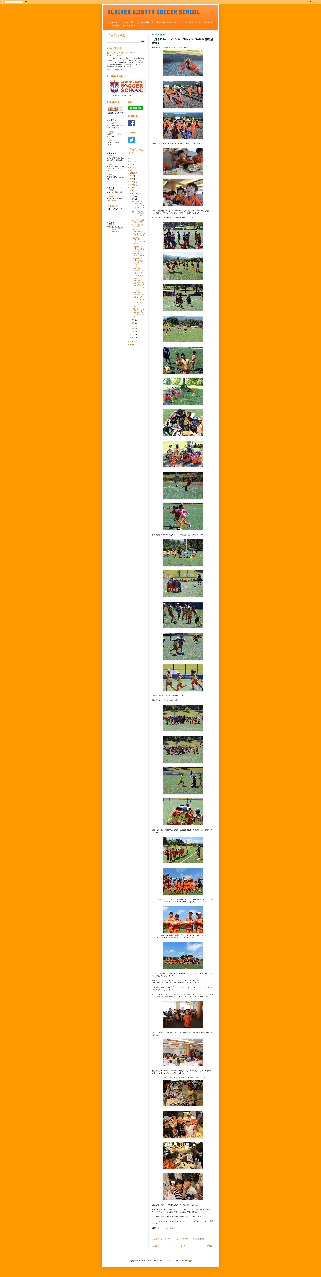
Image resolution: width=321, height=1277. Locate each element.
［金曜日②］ (113, 206)
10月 (134, 193)
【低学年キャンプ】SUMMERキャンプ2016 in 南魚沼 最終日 (138, 232)
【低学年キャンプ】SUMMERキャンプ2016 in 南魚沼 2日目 (138, 240)
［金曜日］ (111, 140)
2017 (132, 185)
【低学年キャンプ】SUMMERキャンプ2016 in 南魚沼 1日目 (138, 261)
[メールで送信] (194, 1239)
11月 (134, 190)
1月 (133, 337)
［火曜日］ (111, 132)
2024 (132, 164)
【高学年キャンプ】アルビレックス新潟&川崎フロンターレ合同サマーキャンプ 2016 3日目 (138, 271)
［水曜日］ (111, 164)
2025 (132, 161)
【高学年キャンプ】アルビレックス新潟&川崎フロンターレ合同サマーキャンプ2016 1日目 (138, 295)
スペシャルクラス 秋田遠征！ (138, 226)
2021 (132, 173)
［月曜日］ (112, 123)
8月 (133, 199)
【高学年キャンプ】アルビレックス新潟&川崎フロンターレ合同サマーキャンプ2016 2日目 (138, 283)
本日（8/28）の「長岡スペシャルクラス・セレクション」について (138, 205)
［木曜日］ (111, 175)
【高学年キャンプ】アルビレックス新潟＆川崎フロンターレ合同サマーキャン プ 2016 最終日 (138, 250)
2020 (132, 176)
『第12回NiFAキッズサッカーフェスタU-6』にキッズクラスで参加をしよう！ (138, 312)
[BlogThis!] (196, 1239)
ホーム (183, 1246)
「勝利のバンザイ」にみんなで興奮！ (138, 304)
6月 (133, 323)
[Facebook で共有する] (201, 1239)
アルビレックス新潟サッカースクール (122, 53)
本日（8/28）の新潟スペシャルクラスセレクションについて (138, 214)
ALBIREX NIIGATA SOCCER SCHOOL (153, 12)
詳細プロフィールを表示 (115, 69)
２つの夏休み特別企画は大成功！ (138, 221)
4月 (133, 329)
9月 (133, 196)
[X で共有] (199, 1239)
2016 (132, 188)
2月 (133, 335)
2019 (132, 179)
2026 (132, 158)
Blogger (189, 1261)
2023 (132, 167)
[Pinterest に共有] (203, 1239)
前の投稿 (210, 1246)
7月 (133, 320)
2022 (132, 170)
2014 (132, 344)
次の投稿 (156, 1246)
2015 (132, 341)
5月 (133, 326)
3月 (133, 332)
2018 (132, 182)
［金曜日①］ (111, 196)
